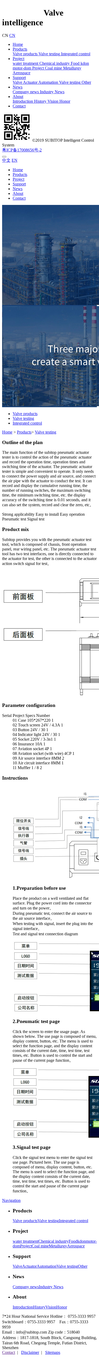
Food (74, 63)
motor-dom (22, 68)
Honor (64, 101)
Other (86, 82)
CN (12, 35)
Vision (52, 101)
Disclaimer (30, 1352)
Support (19, 77)
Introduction (23, 101)
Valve (17, 82)
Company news (26, 92)
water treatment (25, 63)
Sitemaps (52, 1352)
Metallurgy (71, 68)
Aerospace (21, 73)
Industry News (51, 92)
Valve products (25, 54)
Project (18, 58)
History (39, 101)
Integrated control (75, 54)
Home (18, 44)
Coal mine (53, 68)
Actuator (29, 82)
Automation (47, 82)
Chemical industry (54, 63)
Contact (19, 106)
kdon (84, 63)
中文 (6, 160)
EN (14, 160)
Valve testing (48, 54)
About (18, 96)
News (17, 87)
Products (20, 49)
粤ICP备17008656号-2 (22, 150)
